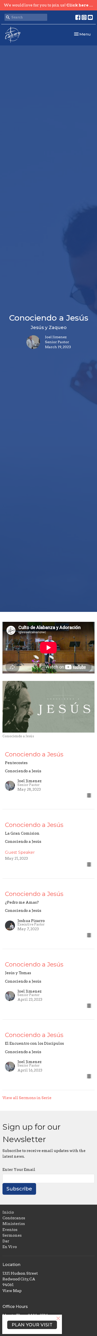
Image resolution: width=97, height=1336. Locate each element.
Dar (5, 1241)
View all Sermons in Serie (26, 1098)
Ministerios (13, 1224)
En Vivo (9, 1247)
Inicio (8, 1212)
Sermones (12, 1235)
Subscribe (19, 1189)
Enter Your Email (18, 1169)
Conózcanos (13, 1218)
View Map (12, 1291)
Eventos (9, 1229)
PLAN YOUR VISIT (32, 1325)
